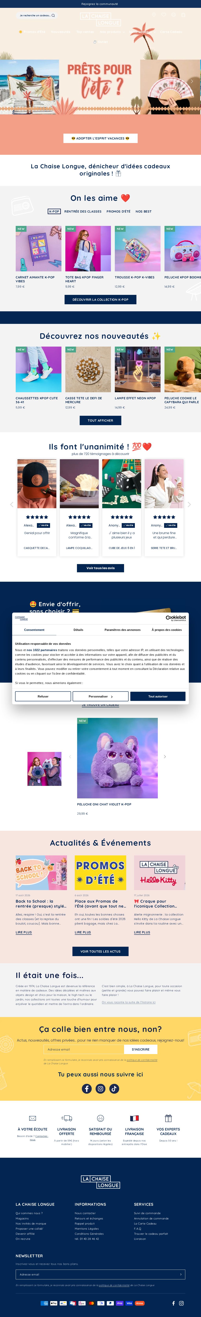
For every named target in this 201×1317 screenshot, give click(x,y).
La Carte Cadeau (145, 1223)
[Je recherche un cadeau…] (53, 15)
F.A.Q (137, 1228)
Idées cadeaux (140, 32)
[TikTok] (114, 1089)
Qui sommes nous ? (29, 1213)
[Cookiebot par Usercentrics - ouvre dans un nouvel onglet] (169, 618)
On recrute (23, 1239)
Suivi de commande (147, 1213)
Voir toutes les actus (100, 951)
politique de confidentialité (142, 1059)
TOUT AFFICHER (100, 420)
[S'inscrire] (180, 1274)
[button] (111, 32)
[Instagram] (100, 1089)
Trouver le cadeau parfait (151, 1233)
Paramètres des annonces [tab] (123, 629)
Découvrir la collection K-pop (101, 300)
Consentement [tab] (34, 629)
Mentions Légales (87, 1228)
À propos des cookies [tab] (167, 629)
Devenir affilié (25, 1233)
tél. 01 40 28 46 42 (87, 1239)
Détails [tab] (78, 629)
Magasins (22, 1218)
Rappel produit (85, 1223)
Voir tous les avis (101, 568)
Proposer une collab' (29, 1228)
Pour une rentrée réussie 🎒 (100, 138)
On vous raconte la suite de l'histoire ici (129, 1002)
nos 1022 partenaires (42, 649)
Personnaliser (98, 696)
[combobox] (37, 15)
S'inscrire (141, 1049)
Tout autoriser (158, 696)
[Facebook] (87, 1089)
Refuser (43, 696)
